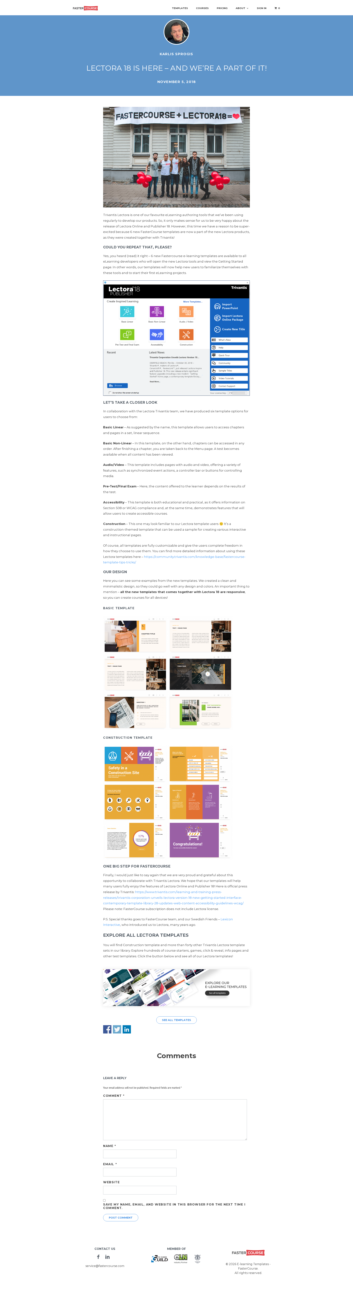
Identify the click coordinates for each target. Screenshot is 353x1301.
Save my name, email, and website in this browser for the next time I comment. (174, 1206)
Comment (113, 1096)
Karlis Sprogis (176, 54)
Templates (180, 8)
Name (109, 1146)
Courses (202, 8)
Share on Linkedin (127, 1029)
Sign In (261, 8)
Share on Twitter (117, 1029)
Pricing (222, 8)
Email (110, 1164)
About (240, 8)
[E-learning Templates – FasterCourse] (85, 8)
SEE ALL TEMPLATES (176, 1020)
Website (111, 1182)
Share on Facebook (107, 1029)
